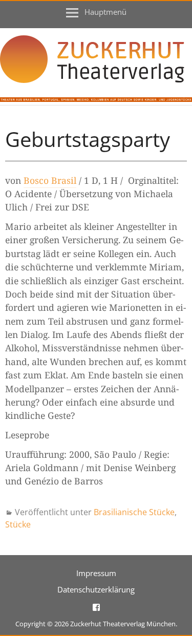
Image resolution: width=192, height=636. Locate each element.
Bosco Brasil (50, 180)
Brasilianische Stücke (134, 512)
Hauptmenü (105, 12)
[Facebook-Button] (96, 606)
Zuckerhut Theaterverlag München (123, 623)
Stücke (18, 524)
